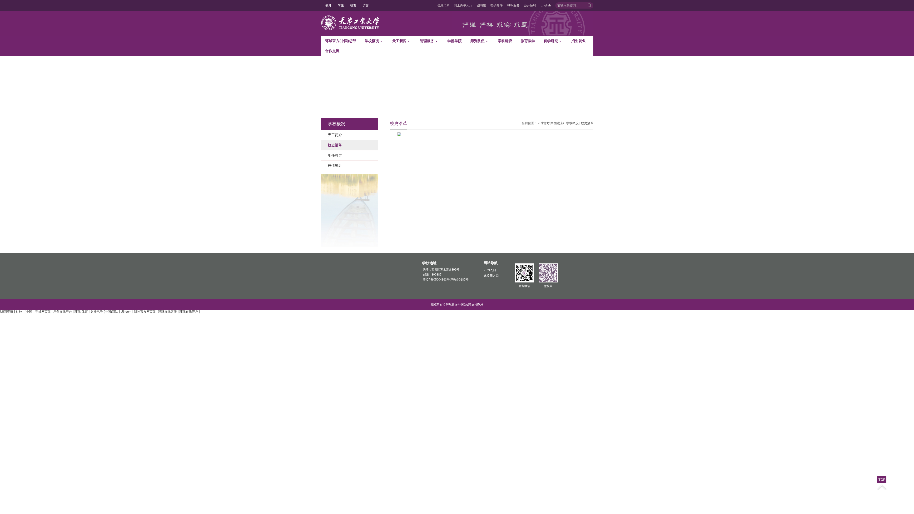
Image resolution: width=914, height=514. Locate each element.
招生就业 (578, 41)
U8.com (126, 311)
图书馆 (481, 5)
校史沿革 (587, 123)
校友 (353, 5)
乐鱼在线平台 (62, 311)
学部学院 (454, 41)
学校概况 (372, 41)
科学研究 (551, 41)
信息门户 (443, 5)
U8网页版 (6, 311)
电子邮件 (496, 5)
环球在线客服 (167, 311)
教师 (328, 5)
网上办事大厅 (463, 5)
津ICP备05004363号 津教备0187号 (445, 279)
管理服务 (427, 41)
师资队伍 (477, 41)
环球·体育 (81, 311)
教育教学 (528, 41)
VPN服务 (513, 5)
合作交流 (332, 51)
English (546, 5)
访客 (366, 5)
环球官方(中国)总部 (340, 41)
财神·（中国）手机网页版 (33, 311)
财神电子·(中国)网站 (104, 311)
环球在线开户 (188, 311)
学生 (341, 5)
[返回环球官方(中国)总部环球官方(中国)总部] (352, 16)
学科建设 (505, 41)
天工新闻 (399, 41)
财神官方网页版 (145, 311)
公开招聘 (530, 5)
